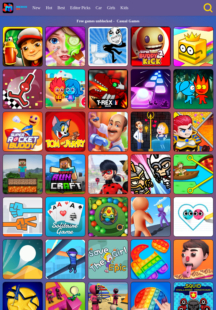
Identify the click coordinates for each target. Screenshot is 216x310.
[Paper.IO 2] (193, 46)
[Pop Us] (150, 259)
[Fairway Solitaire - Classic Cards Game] (65, 216)
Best (61, 8)
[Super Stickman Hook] (22, 89)
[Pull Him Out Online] (193, 174)
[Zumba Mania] (108, 216)
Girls (111, 8)
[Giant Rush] (150, 216)
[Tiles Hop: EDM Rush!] (150, 89)
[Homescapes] (108, 131)
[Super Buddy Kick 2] (150, 46)
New (36, 8)
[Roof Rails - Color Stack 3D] (65, 259)
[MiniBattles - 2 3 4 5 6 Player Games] (150, 174)
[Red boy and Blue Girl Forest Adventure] (193, 89)
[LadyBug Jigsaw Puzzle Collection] (108, 174)
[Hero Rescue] (150, 131)
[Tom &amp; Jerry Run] (65, 131)
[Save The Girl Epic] (108, 259)
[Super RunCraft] (65, 174)
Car (99, 8)
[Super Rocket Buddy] (22, 131)
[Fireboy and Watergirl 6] (65, 89)
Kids (124, 8)
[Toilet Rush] (108, 46)
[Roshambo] (22, 216)
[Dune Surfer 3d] (22, 259)
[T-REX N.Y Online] (108, 89)
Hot (49, 8)
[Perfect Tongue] (193, 259)
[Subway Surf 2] (22, 46)
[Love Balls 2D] (193, 216)
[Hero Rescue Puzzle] (193, 131)
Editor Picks (80, 8)
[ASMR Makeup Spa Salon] (65, 46)
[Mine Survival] (22, 174)
